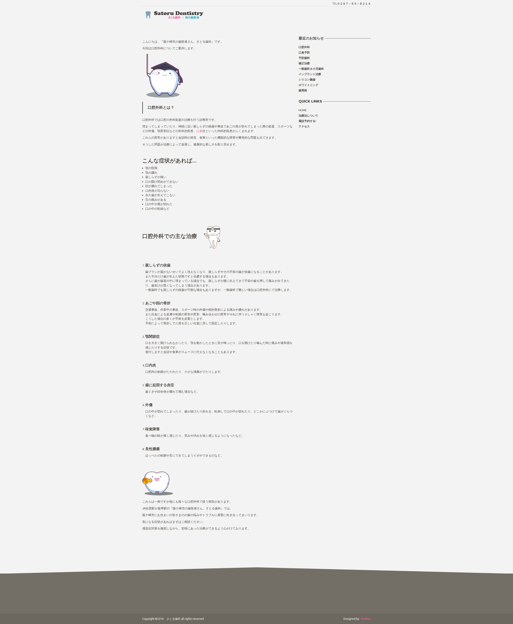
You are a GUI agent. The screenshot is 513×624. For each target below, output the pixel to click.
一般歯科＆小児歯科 (311, 69)
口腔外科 (304, 47)
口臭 (199, 131)
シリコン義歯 (307, 80)
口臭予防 (304, 52)
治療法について (308, 116)
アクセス (304, 126)
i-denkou (365, 618)
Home (303, 110)
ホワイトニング (308, 85)
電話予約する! (307, 121)
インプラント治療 (310, 74)
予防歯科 (304, 58)
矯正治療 (304, 63)
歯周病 (303, 90)
